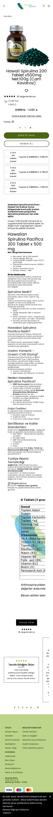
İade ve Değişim (30, 736)
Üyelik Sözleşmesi (31, 744)
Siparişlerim (10, 744)
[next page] (34, 707)
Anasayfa (9, 764)
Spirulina (7, 16)
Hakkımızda (10, 756)
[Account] (44, 6)
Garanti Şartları (30, 732)
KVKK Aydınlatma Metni (33, 748)
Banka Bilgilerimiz (13, 768)
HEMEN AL (26, 143)
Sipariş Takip (11, 748)
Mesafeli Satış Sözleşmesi (34, 740)
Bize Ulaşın (10, 760)
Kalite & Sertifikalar (14, 772)
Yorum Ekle (26, 622)
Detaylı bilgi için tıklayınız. (16, 809)
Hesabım (9, 736)
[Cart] (49, 6)
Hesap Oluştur (11, 732)
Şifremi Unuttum (12, 740)
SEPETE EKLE (26, 135)
